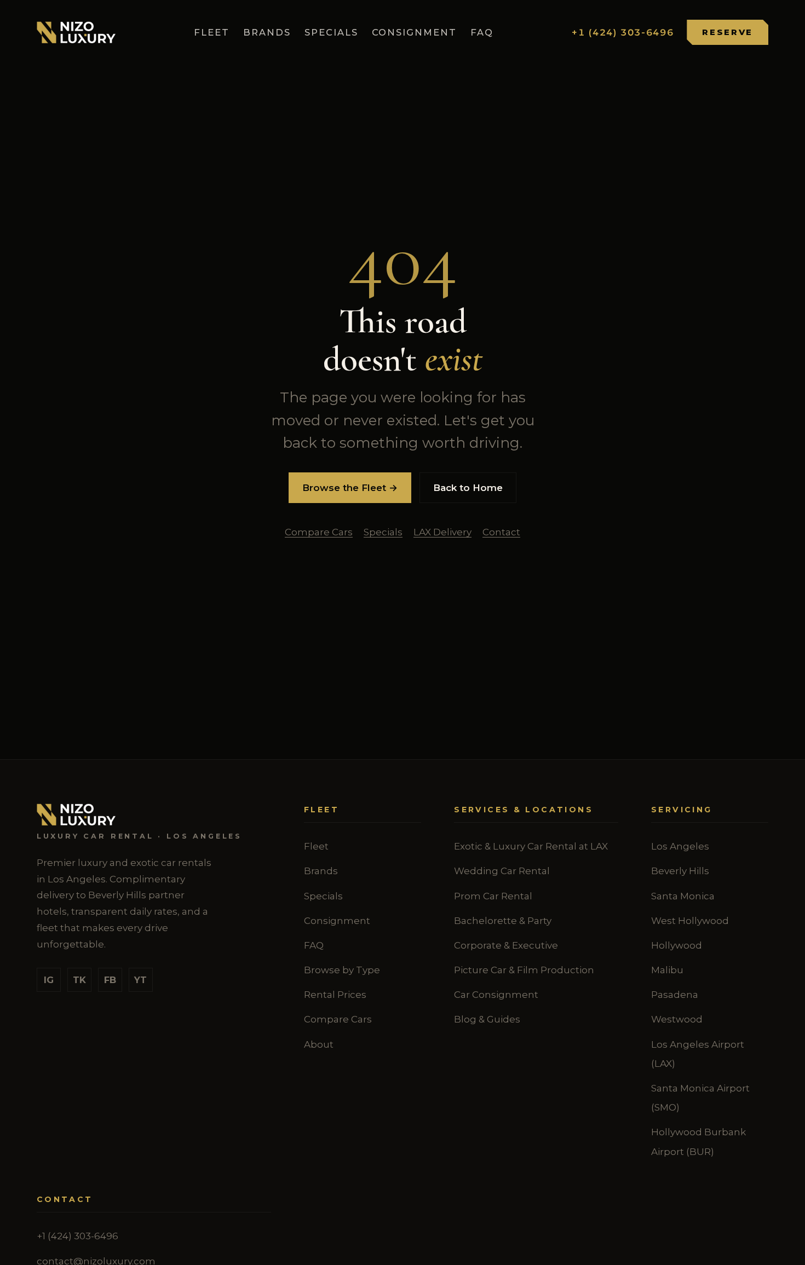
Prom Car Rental (493, 896)
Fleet (211, 32)
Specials (331, 32)
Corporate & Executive (506, 945)
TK (79, 979)
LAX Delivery (442, 532)
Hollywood (676, 945)
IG (49, 979)
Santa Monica (683, 896)
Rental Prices (335, 994)
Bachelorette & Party (502, 920)
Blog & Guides (487, 1019)
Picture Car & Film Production (524, 969)
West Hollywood (690, 920)
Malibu (667, 969)
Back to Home (468, 487)
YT (140, 979)
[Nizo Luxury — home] (76, 32)
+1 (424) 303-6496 (623, 32)
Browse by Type (342, 969)
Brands (267, 32)
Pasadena (674, 994)
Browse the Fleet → (350, 487)
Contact (501, 532)
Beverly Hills (680, 870)
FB (110, 979)
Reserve (727, 32)
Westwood (677, 1019)
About (319, 1044)
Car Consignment (496, 994)
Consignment (414, 32)
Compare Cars (319, 532)
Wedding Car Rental (502, 870)
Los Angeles (680, 846)
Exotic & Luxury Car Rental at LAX (531, 846)
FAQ (481, 32)
